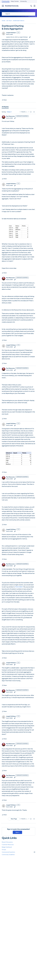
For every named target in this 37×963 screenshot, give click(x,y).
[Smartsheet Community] (11, 5)
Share (4, 100)
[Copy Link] (30, 37)
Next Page (14, 819)
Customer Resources (8, 844)
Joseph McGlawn (11, 33)
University (23, 1)
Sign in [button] (17, 832)
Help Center (15, 1)
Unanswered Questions (18, 852)
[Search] (31, 6)
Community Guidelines (8, 854)
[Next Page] (30, 112)
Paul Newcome (10, 116)
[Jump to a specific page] (33, 112)
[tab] (5, 106)
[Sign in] (34, 6)
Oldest (9, 112)
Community (5, 1)
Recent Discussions (7, 842)
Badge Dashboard (7, 847)
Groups (4, 849)
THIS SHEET (19, 587)
